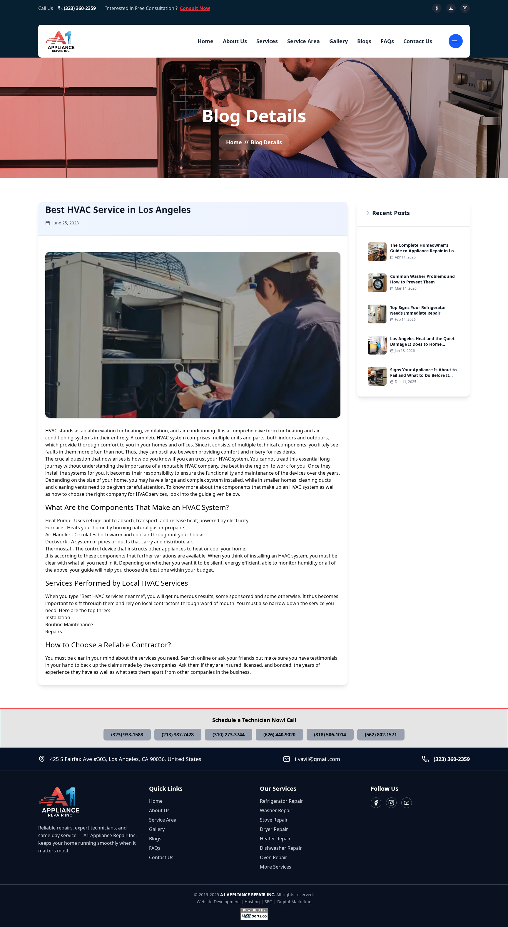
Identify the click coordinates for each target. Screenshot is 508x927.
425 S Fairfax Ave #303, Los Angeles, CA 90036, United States (125, 759)
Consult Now (195, 8)
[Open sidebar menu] (456, 41)
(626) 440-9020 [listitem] (279, 734)
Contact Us (417, 41)
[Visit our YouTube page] (451, 8)
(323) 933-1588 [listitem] (127, 734)
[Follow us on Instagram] (391, 802)
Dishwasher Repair (281, 848)
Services (267, 41)
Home (205, 41)
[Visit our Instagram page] (465, 8)
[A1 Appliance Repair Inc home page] (60, 41)
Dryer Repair (274, 829)
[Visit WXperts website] (254, 914)
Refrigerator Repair (281, 801)
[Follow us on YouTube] (406, 802)
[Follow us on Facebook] (376, 802)
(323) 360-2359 (80, 8)
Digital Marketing (294, 901)
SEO (269, 901)
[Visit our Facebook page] (437, 8)
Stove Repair (274, 820)
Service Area (303, 41)
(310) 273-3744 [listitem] (229, 734)
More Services (275, 867)
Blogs (364, 41)
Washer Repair (276, 810)
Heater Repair (275, 838)
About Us (235, 41)
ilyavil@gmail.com (317, 759)
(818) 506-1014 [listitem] (330, 734)
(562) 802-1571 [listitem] (381, 734)
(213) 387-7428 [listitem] (178, 734)
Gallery (338, 41)
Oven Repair (273, 857)
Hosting (252, 901)
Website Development (218, 901)
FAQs (387, 41)
